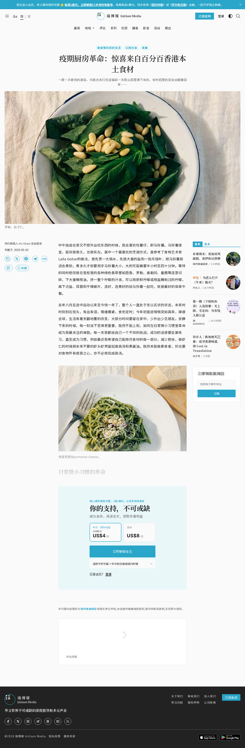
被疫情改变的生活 (109, 48)
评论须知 (71, 657)
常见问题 (177, 702)
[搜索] (236, 16)
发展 (145, 48)
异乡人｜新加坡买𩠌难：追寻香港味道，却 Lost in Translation (206, 344)
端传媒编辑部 (88, 609)
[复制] (8, 259)
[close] (240, 5)
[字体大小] (15, 16)
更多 (207, 244)
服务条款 (70, 736)
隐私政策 (55, 736)
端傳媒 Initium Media (30, 736)
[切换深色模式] (229, 16)
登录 (108, 574)
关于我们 (177, 696)
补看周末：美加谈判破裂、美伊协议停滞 (206, 256)
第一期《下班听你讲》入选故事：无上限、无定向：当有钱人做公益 (206, 308)
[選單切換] (93, 27)
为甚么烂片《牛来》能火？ (205, 279)
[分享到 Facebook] (26, 259)
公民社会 (131, 48)
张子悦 (196, 356)
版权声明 (194, 702)
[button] (88, 28)
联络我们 (194, 696)
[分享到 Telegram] (35, 259)
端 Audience (199, 322)
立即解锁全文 (122, 551)
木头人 (196, 287)
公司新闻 (210, 702)
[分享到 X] (17, 259)
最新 (198, 244)
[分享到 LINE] (44, 259)
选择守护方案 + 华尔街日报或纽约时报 (115, 564)
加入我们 (210, 696)
